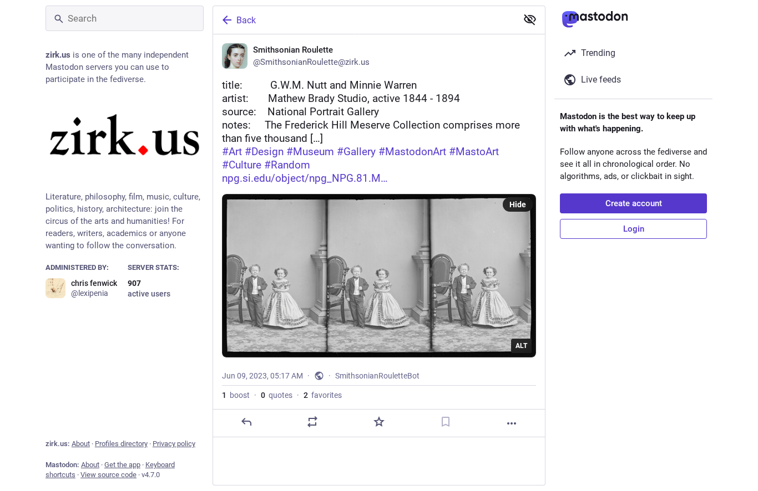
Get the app (122, 465)
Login (633, 229)
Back (246, 20)
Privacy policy (174, 443)
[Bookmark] (445, 421)
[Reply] (246, 421)
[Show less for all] (530, 19)
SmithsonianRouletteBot (377, 375)
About (81, 443)
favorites (323, 395)
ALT (521, 346)
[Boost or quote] (312, 421)
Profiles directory (121, 443)
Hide (517, 204)
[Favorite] (379, 421)
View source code (108, 474)
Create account (633, 203)
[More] (511, 423)
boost (236, 395)
